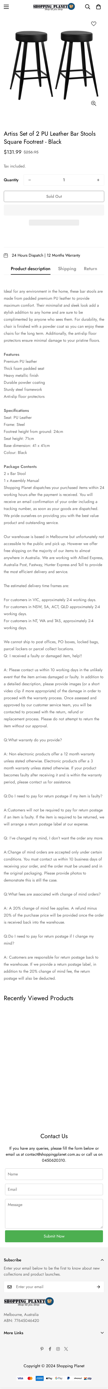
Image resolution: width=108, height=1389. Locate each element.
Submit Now (54, 1236)
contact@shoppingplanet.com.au (52, 1154)
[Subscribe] (98, 1287)
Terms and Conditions (22, 1350)
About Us (11, 1342)
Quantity (11, 180)
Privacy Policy (15, 1359)
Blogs (8, 1384)
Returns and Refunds (21, 1367)
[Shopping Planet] (54, 7)
